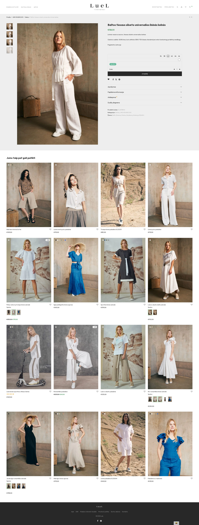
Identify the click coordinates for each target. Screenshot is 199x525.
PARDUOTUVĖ (13, 7)
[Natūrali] (10, 164)
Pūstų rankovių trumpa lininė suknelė (18, 305)
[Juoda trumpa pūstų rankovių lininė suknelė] (8, 312)
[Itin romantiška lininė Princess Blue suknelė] (170, 399)
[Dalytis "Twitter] (116, 80)
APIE (36, 7)
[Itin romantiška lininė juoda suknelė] (150, 399)
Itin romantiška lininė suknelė (157, 392)
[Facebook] (97, 520)
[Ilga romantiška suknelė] (13, 486)
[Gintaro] (63, 240)
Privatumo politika (103, 511)
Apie (72, 511)
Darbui (124, 115)
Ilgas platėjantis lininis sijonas (63, 305)
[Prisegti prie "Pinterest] (119, 80)
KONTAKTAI (157, 7)
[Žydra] (65, 240)
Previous (18, 84)
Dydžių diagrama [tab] (114, 103)
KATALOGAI (26, 7)
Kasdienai (130, 115)
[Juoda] (55, 240)
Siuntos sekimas (115, 511)
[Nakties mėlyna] (104, 240)
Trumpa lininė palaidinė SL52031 (111, 229)
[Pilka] (108, 240)
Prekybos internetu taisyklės (88, 511)
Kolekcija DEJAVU (138, 115)
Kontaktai (125, 511)
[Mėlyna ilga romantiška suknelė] (23, 486)
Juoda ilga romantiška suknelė (16, 478)
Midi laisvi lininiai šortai (14, 229)
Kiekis (111, 69)
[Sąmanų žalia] (61, 240)
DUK (77, 511)
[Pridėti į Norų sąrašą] (109, 79)
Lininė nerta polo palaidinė (62, 229)
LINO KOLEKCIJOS (18, 17)
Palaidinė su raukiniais (155, 478)
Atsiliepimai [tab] (112, 97)
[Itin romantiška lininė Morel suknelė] (165, 399)
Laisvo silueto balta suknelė (157, 305)
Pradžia (9, 17)
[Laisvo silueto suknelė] (155, 312)
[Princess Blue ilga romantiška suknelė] (18, 486)
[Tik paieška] (177, 7)
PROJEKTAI (169, 7)
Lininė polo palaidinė (154, 229)
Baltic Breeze (116, 115)
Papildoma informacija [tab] (116, 92)
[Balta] (8, 164)
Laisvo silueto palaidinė (108, 392)
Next (96, 84)
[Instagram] (101, 520)
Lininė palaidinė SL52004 (109, 478)
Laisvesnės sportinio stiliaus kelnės (18, 392)
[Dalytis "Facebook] (113, 80)
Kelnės (27, 17)
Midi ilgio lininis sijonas (61, 478)
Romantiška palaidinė (60, 392)
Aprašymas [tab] (112, 87)
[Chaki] (12, 164)
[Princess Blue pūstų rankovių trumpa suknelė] (18, 312)
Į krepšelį (145, 74)
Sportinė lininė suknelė (108, 305)
